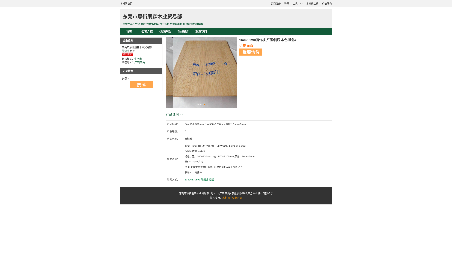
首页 (129, 31)
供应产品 (165, 31)
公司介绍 (147, 31)
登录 (286, 3)
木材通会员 (312, 3)
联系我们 (201, 31)
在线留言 (183, 31)
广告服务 (327, 3)
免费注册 (276, 3)
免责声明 (237, 197)
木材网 (226, 197)
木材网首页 (126, 3)
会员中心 (298, 3)
